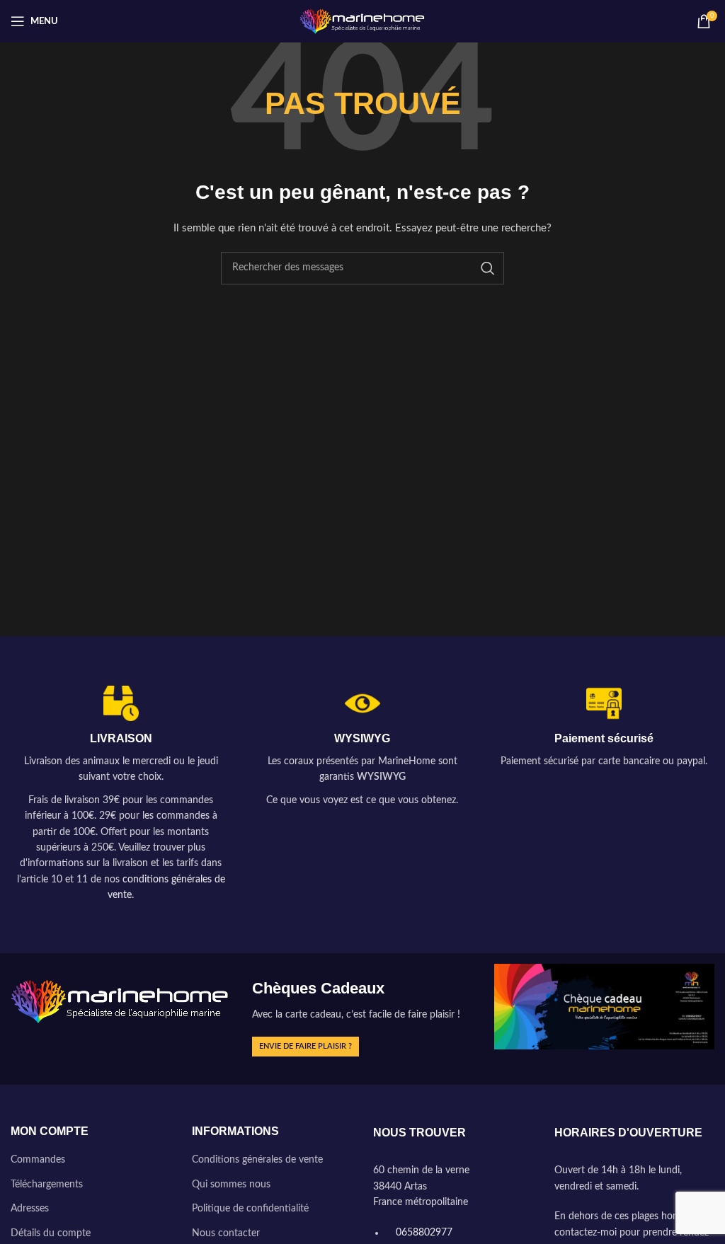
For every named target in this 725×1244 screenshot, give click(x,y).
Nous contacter (226, 1233)
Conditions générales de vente (257, 1160)
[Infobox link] (121, 794)
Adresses (30, 1209)
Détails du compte (51, 1233)
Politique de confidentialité (250, 1209)
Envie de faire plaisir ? (305, 1046)
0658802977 (422, 1233)
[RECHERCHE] (488, 268)
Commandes (38, 1160)
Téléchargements (47, 1185)
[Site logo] (362, 21)
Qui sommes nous (231, 1185)
